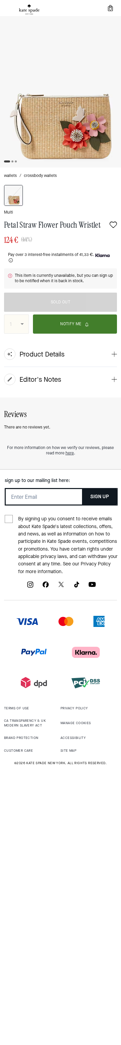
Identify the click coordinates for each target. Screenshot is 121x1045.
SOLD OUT (60, 302)
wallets (10, 176)
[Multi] (13, 195)
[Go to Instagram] (30, 587)
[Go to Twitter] (61, 587)
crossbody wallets (40, 176)
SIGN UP (99, 496)
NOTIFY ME (71, 324)
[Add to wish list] (113, 225)
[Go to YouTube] (92, 587)
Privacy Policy (96, 564)
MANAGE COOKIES (76, 723)
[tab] (29, 9)
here (70, 453)
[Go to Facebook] (46, 587)
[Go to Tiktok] (77, 587)
